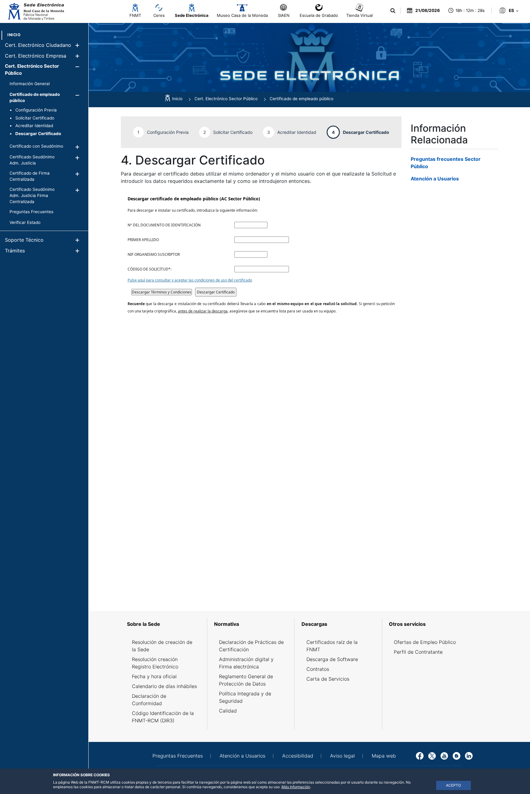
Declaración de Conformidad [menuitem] (149, 699)
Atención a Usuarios (435, 179)
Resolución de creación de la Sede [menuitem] (162, 645)
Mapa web (384, 756)
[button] (77, 45)
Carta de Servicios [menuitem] (327, 679)
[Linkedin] (469, 755)
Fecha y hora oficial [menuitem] (154, 676)
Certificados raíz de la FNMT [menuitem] (332, 645)
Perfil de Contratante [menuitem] (418, 652)
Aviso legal (342, 756)
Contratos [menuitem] (317, 669)
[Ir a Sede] (35, 12)
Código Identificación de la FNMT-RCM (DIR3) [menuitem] (163, 717)
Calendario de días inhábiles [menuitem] (164, 686)
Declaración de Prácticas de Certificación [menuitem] (251, 645)
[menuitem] (14, 34)
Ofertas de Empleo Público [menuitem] (425, 642)
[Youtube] (444, 755)
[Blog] (456, 755)
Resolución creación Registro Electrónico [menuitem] (155, 663)
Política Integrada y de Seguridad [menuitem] (245, 697)
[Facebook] (420, 755)
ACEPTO (453, 785)
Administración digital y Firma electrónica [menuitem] (246, 663)
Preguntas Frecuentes (177, 756)
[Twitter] (432, 755)
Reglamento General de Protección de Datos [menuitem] (246, 680)
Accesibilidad (297, 756)
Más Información (296, 787)
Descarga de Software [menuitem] (332, 659)
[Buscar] (393, 10)
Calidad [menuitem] (228, 711)
